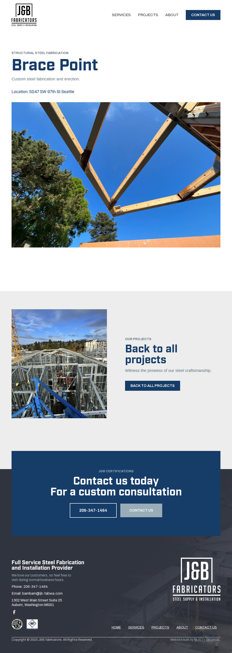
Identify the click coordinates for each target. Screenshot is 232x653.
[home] (24, 15)
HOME (116, 627)
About (172, 15)
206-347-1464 (93, 510)
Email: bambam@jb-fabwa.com (37, 593)
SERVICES (136, 627)
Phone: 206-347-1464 (30, 587)
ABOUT (182, 627)
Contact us (203, 15)
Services (121, 15)
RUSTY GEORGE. (207, 639)
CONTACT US (141, 510)
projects (148, 15)
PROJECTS (160, 627)
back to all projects (152, 386)
